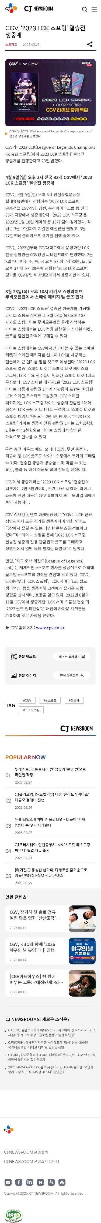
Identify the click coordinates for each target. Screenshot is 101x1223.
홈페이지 (62, 1182)
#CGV (27, 700)
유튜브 (8, 1182)
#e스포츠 (50, 700)
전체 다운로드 (69, 675)
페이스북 (19, 1182)
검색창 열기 (84, 9)
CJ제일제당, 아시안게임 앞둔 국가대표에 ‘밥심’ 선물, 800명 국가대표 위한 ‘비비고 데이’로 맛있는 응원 (48, 1044)
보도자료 (11, 44)
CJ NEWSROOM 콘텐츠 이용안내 (31, 1161)
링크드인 (30, 1182)
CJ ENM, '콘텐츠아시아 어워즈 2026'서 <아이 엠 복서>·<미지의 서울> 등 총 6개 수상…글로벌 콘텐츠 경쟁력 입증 (52, 1032)
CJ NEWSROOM (11, 8)
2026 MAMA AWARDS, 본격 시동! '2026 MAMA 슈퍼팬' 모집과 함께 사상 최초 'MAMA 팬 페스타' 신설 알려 (50, 1069)
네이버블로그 (40, 1182)
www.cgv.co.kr (49, 627)
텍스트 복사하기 (69, 656)
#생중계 (74, 700)
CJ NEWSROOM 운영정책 (26, 1152)
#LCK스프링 (31, 709)
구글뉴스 (51, 1182)
